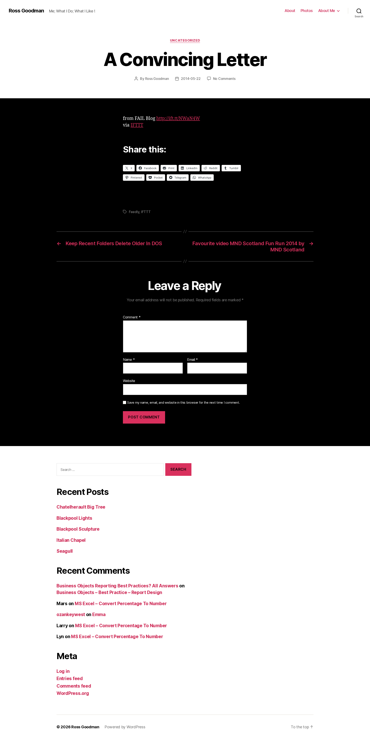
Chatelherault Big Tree (81, 507)
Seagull (65, 551)
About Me (326, 10)
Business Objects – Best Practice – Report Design (109, 592)
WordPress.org (73, 693)
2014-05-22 (190, 78)
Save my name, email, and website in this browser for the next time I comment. (183, 403)
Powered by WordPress (124, 727)
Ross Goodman (26, 10)
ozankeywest (71, 614)
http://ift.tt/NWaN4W (178, 118)
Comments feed (74, 686)
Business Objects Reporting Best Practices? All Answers (117, 585)
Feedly (134, 212)
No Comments (224, 78)
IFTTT (137, 125)
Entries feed (70, 678)
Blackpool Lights (74, 518)
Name (129, 360)
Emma (99, 614)
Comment (132, 317)
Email (192, 360)
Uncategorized (185, 40)
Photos (307, 10)
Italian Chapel (71, 540)
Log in (63, 671)
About (290, 10)
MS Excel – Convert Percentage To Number (121, 603)
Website (129, 381)
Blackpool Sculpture (78, 529)
